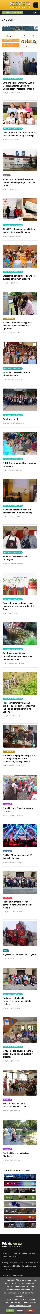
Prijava (35, 12)
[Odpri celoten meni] (36, 5)
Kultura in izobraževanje (13, 79)
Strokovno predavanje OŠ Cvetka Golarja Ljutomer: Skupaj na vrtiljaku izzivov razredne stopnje (18, 86)
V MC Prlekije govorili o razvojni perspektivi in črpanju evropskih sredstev (18, 1054)
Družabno (7, 898)
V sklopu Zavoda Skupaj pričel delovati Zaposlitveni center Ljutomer (17, 325)
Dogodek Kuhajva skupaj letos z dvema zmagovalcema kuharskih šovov (18, 606)
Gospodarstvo (9, 318)
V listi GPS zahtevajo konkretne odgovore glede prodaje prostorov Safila (19, 182)
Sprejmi (10, 1310)
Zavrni (30, 1310)
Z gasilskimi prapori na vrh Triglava (19, 954)
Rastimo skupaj (10, 419)
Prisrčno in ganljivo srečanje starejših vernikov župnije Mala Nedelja (18, 904)
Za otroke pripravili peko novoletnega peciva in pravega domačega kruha (17, 656)
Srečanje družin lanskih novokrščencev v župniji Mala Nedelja (17, 1001)
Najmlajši (7, 804)
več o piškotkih (16, 1302)
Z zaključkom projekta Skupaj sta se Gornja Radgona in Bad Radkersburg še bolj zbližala (19, 758)
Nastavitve (20, 1310)
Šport (6, 950)
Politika (6, 175)
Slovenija (7, 851)
